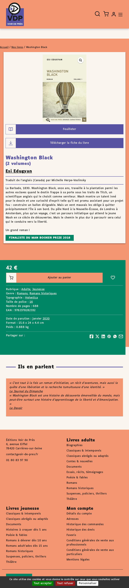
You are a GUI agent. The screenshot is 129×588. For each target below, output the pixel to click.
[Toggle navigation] (119, 14)
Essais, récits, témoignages (85, 472)
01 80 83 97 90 (17, 460)
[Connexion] (113, 14)
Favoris (71, 535)
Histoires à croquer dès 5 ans (26, 529)
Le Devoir (15, 408)
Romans (22, 293)
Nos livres (17, 47)
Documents (74, 466)
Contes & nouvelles (80, 461)
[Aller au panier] (106, 13)
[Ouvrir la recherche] (97, 13)
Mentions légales (78, 559)
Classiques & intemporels (84, 450)
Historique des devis (81, 529)
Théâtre (72, 499)
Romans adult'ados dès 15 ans (27, 546)
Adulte (25, 289)
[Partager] (91, 336)
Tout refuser (65, 583)
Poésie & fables (77, 477)
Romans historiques (43, 293)
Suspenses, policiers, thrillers (87, 493)
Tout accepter (43, 583)
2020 (46, 318)
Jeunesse (38, 289)
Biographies (74, 445)
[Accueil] (15, 14)
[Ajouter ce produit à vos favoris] (112, 277)
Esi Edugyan (19, 171)
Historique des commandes (85, 524)
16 (31, 302)
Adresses (73, 519)
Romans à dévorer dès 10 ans (26, 540)
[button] (81, 60)
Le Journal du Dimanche (26, 391)
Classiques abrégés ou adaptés (88, 456)
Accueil (4, 47)
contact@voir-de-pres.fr (22, 454)
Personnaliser (88, 583)
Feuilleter (69, 129)
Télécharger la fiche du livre (69, 143)
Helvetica (31, 297)
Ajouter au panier (59, 277)
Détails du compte (79, 513)
